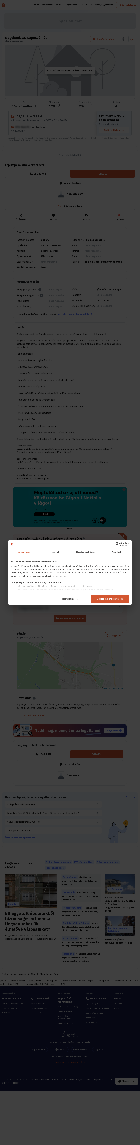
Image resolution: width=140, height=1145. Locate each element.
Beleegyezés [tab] (24, 552)
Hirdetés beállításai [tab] (85, 552)
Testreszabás (68, 599)
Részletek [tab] (54, 552)
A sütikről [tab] (116, 552)
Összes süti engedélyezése (110, 599)
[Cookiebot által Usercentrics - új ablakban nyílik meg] (117, 544)
